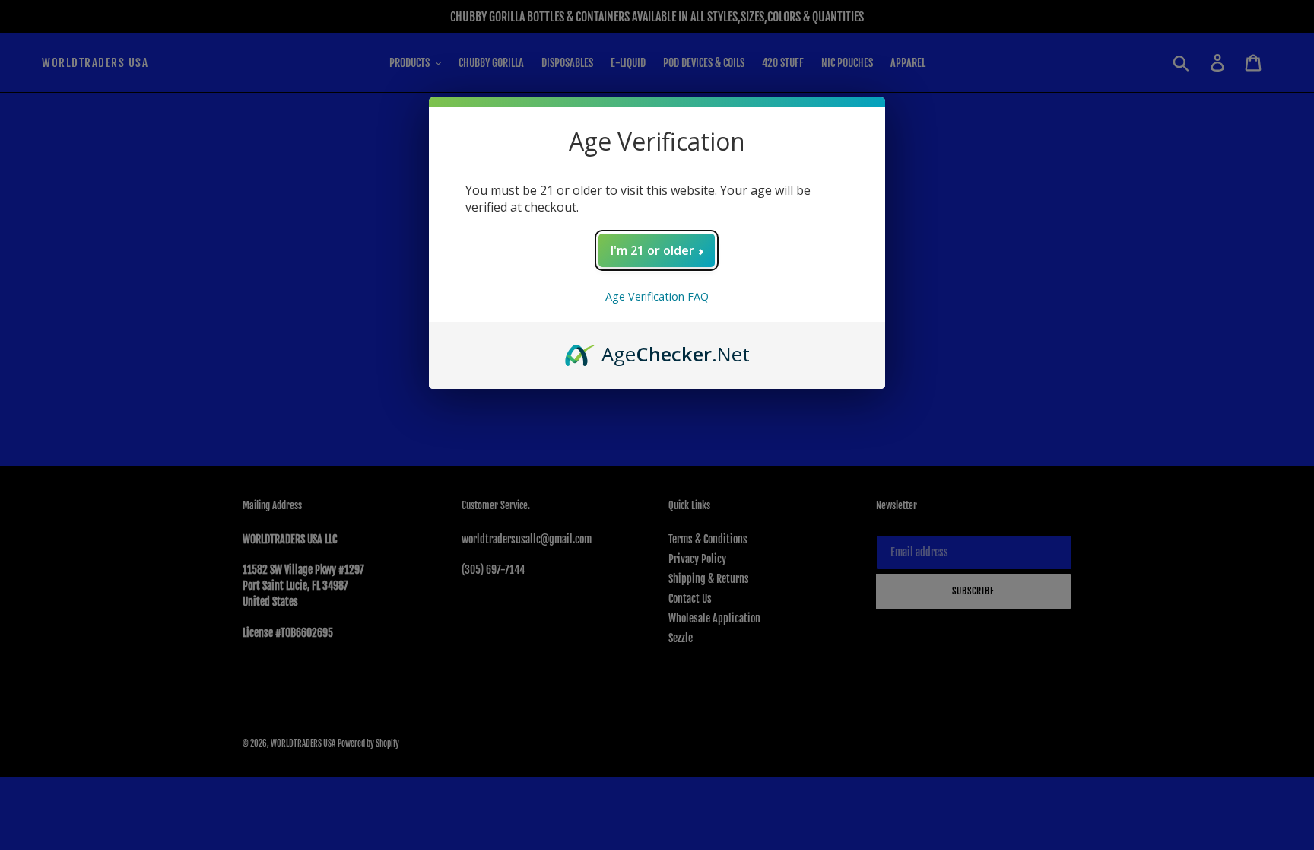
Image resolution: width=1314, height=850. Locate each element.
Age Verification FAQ (657, 296)
